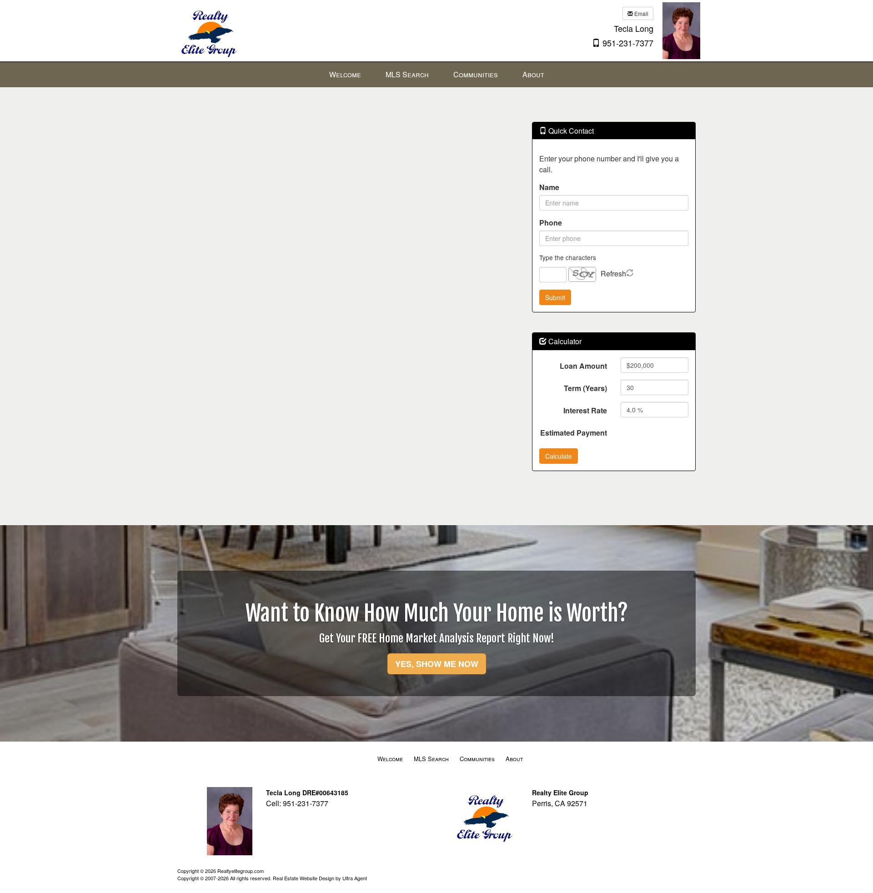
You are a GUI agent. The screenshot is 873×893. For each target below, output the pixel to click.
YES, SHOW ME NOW (436, 664)
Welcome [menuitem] (345, 74)
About (514, 758)
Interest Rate (585, 410)
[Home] (208, 30)
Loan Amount (583, 366)
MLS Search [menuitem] (407, 74)
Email (640, 13)
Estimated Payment (573, 432)
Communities (477, 758)
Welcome (390, 758)
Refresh (613, 273)
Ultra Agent (354, 878)
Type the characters (567, 257)
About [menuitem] (533, 74)
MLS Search (431, 758)
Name (549, 187)
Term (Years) (585, 388)
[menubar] (436, 74)
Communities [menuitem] (475, 74)
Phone (550, 222)
